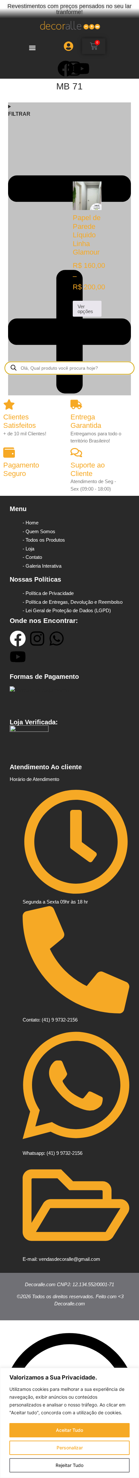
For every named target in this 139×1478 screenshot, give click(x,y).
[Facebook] (18, 638)
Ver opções (85, 309)
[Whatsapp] (56, 638)
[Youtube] (81, 68)
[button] (32, 47)
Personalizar (70, 1447)
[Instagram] (37, 638)
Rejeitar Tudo (69, 1465)
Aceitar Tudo (69, 1430)
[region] (69, 1423)
